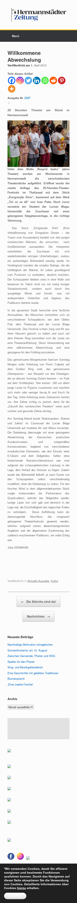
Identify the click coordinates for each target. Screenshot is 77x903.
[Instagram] (20, 80)
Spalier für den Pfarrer (21, 662)
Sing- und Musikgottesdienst (25, 667)
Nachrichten (38, 616)
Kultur (54, 581)
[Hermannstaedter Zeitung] (38, 14)
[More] (11, 89)
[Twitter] (28, 80)
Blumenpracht (16, 678)
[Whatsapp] (45, 80)
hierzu (21, 888)
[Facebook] (11, 80)
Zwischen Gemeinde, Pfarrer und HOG (31, 656)
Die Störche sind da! (38, 601)
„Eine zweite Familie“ (20, 684)
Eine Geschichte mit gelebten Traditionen (32, 673)
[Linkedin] (36, 80)
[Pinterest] (61, 80)
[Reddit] (53, 80)
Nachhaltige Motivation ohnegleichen (30, 644)
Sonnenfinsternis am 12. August (27, 650)
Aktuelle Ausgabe (38, 581)
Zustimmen (15, 895)
